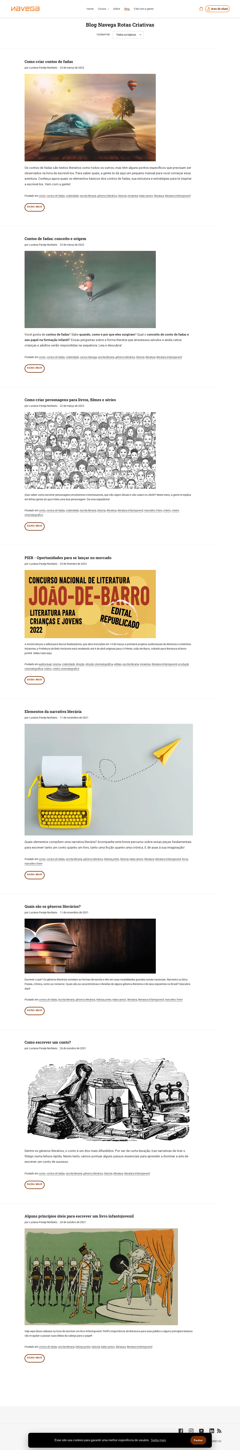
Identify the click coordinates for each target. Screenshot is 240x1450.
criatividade (72, 195)
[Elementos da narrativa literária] (109, 779)
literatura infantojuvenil (177, 195)
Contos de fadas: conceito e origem (55, 238)
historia (122, 195)
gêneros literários (107, 195)
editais (117, 664)
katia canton (146, 195)
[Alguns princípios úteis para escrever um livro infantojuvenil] (101, 1276)
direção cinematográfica (99, 664)
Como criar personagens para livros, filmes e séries (70, 399)
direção (80, 664)
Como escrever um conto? (48, 1042)
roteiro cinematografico (66, 668)
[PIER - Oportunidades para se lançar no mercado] (90, 604)
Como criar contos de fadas (49, 61)
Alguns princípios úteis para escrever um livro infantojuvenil (79, 1216)
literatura (159, 195)
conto (42, 195)
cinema (56, 664)
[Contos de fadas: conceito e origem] (90, 289)
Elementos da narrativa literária (53, 711)
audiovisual (45, 664)
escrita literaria (88, 195)
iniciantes (133, 195)
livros (185, 859)
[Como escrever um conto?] (109, 1099)
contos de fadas (55, 195)
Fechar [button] (198, 1440)
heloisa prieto (111, 859)
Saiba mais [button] (158, 1440)
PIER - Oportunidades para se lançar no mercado (68, 557)
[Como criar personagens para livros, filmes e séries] (90, 450)
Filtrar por (103, 34)
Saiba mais (34, 206)
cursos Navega (88, 357)
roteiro (167, 510)
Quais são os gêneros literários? (53, 906)
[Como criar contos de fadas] (90, 117)
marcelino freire (153, 510)
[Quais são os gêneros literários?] (90, 946)
